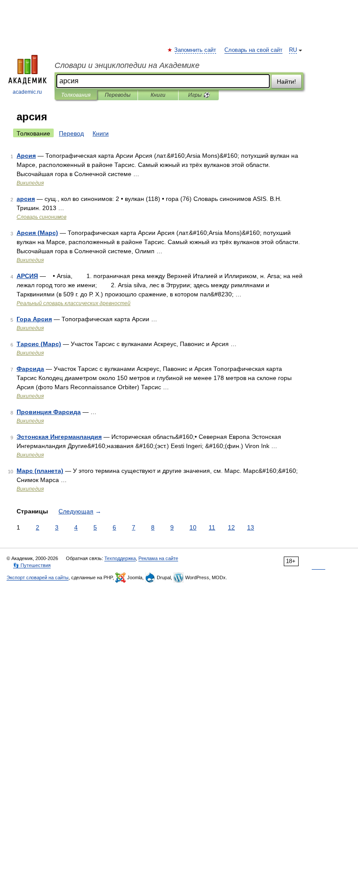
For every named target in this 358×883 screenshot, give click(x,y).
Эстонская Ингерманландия (59, 436)
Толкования (75, 95)
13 (250, 527)
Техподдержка (120, 558)
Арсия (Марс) (37, 232)
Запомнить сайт (195, 50)
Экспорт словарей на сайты (38, 577)
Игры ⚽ (199, 95)
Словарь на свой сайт (253, 50)
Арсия (26, 155)
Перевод (71, 133)
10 (192, 527)
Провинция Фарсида (49, 411)
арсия (26, 198)
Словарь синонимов (41, 217)
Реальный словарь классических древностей (74, 303)
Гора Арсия (34, 319)
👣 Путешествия (32, 565)
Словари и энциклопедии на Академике (127, 65)
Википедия (30, 183)
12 (231, 527)
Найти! (286, 81)
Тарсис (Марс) (39, 343)
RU (293, 50)
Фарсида (30, 368)
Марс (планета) (40, 470)
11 (212, 527)
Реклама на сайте (158, 558)
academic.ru (27, 92)
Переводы (118, 95)
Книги (158, 95)
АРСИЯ (27, 275)
